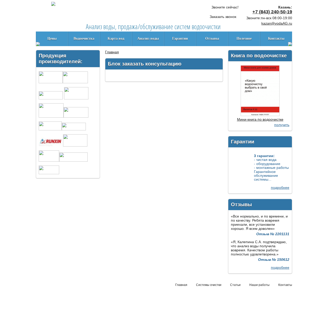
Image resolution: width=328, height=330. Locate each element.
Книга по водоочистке (259, 55)
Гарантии (180, 38)
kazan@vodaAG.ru (276, 23)
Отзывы (212, 38)
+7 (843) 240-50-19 (272, 11)
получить (281, 125)
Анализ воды (148, 38)
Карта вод (116, 38)
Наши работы (259, 285)
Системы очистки (208, 285)
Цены (52, 38)
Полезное (244, 38)
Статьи (235, 285)
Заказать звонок (223, 17)
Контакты (276, 38)
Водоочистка (84, 38)
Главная (112, 52)
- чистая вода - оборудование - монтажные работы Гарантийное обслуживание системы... (271, 167)
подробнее (280, 187)
